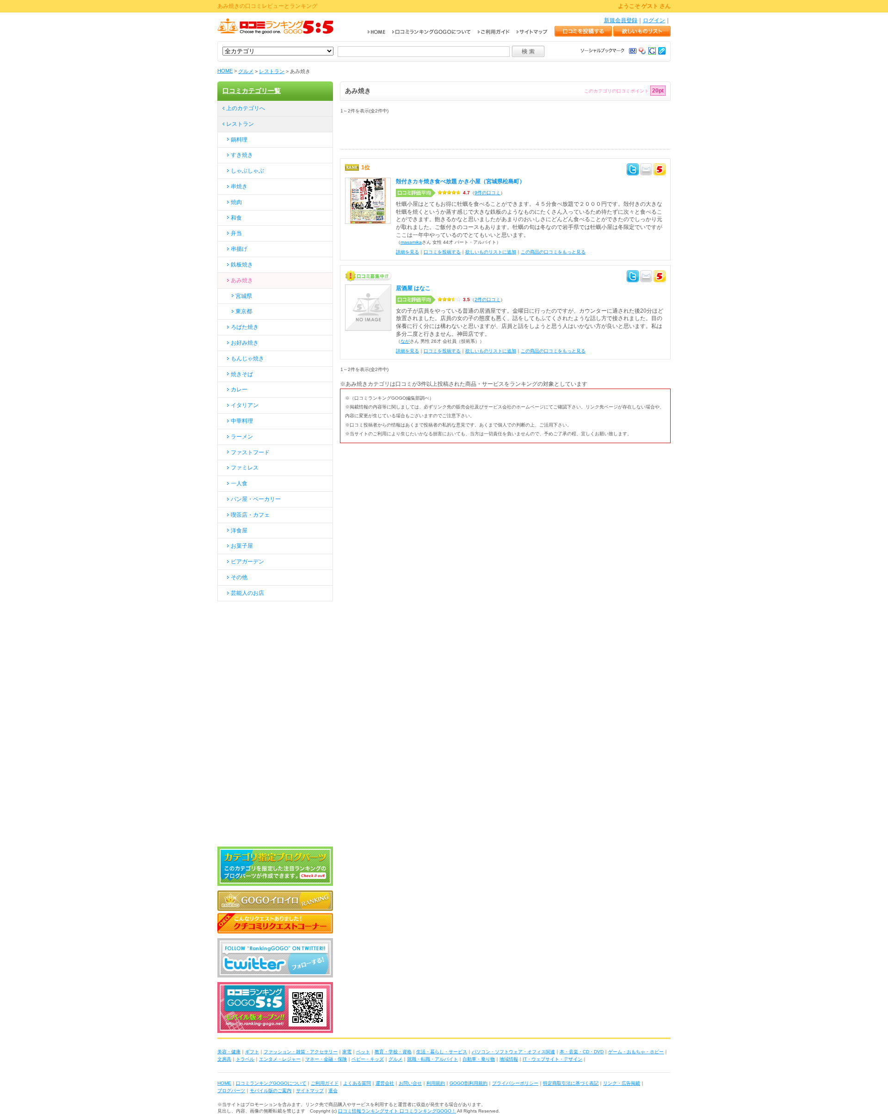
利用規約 (435, 1083)
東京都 (243, 311)
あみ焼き (242, 280)
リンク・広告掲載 (621, 1083)
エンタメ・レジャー (280, 1059)
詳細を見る (407, 251)
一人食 (239, 483)
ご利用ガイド (325, 1083)
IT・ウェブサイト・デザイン (552, 1059)
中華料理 (242, 421)
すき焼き (242, 155)
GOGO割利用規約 (468, 1083)
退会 (333, 1090)
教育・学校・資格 (393, 1051)
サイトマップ (310, 1090)
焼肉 (236, 202)
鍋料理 (239, 139)
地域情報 (509, 1059)
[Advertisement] (448, 135)
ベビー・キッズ (368, 1059)
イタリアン (245, 405)
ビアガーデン (247, 561)
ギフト (252, 1051)
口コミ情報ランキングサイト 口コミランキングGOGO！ (397, 1110)
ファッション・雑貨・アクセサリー (301, 1051)
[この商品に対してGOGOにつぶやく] (660, 170)
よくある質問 (357, 1083)
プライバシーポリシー (515, 1083)
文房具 (224, 1059)
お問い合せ (410, 1083)
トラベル (245, 1059)
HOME (225, 71)
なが (405, 341)
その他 (239, 577)
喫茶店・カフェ (250, 515)
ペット (363, 1051)
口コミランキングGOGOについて (271, 1083)
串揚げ (239, 249)
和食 (236, 218)
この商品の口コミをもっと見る (553, 251)
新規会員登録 (620, 20)
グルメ (245, 71)
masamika (411, 242)
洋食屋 (239, 530)
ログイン (654, 20)
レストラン (271, 71)
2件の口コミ (487, 299)
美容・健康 (228, 1051)
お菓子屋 (242, 546)
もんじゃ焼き (247, 358)
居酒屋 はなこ (413, 288)
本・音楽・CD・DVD (582, 1051)
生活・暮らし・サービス (441, 1051)
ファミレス (245, 467)
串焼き (239, 186)
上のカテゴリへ (245, 108)
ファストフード (250, 452)
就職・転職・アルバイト (432, 1059)
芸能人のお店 (247, 593)
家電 (347, 1051)
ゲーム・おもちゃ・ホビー (636, 1051)
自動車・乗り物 (478, 1059)
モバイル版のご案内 (270, 1090)
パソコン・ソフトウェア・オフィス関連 (513, 1051)
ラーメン (242, 436)
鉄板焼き (242, 264)
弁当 (236, 233)
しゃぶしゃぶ (247, 170)
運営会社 (385, 1083)
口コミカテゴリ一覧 (251, 90)
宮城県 (243, 296)
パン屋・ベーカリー (256, 499)
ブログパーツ (231, 1090)
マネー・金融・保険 (326, 1059)
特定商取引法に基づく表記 (570, 1083)
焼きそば (242, 374)
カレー (239, 389)
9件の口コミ (487, 192)
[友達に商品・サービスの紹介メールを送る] (646, 170)
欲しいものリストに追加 (490, 251)
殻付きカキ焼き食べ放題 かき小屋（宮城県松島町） (460, 181)
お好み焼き (245, 343)
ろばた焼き (245, 327)
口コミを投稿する (442, 251)
